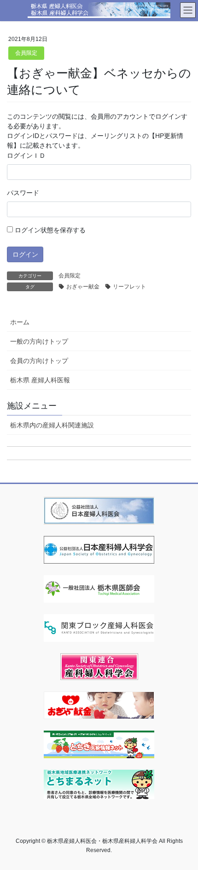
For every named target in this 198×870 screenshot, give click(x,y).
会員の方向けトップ (39, 360)
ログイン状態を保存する (49, 230)
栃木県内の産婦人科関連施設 (52, 425)
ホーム (19, 322)
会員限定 (26, 53)
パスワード (23, 192)
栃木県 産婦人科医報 (40, 380)
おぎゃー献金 (82, 286)
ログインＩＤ (26, 155)
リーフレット (129, 286)
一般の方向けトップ (39, 341)
